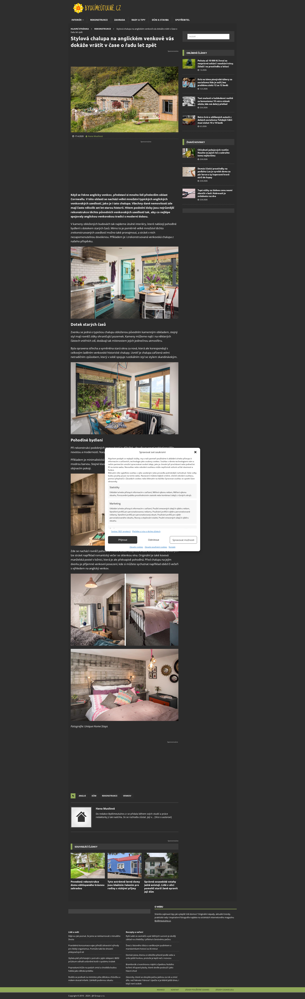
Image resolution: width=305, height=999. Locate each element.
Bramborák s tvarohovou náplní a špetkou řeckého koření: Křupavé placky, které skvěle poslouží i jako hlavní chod (150, 967)
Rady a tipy (138, 19)
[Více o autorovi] (163, 817)
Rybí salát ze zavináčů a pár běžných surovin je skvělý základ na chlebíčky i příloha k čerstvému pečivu (151, 938)
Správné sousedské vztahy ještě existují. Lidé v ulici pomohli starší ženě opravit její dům (161, 886)
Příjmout (122, 539)
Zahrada (119, 19)
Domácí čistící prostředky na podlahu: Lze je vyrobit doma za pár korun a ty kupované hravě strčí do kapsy (214, 173)
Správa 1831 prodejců (121, 531)
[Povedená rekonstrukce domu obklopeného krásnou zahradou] (88, 865)
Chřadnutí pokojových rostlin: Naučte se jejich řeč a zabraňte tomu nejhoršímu (214, 152)
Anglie (82, 795)
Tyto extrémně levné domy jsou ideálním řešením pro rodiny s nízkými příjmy (124, 885)
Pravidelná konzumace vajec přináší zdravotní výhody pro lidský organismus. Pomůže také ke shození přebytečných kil (93, 949)
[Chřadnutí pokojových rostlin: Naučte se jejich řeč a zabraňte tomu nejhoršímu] (189, 153)
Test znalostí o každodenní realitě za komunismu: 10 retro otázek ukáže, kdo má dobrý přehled (215, 101)
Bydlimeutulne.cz (163, 920)
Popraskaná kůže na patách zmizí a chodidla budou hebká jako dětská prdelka (92, 969)
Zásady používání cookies (156, 547)
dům (94, 795)
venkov (127, 795)
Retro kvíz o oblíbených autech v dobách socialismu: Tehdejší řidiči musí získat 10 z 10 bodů (215, 119)
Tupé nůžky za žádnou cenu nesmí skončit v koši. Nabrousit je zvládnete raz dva (215, 193)
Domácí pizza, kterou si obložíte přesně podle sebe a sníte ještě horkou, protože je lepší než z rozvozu (150, 957)
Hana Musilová (105, 808)
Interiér (76, 19)
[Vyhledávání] (208, 36)
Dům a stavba (160, 19)
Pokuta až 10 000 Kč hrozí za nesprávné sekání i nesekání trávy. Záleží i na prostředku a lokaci (215, 63)
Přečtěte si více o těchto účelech (146, 531)
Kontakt (172, 547)
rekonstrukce (109, 795)
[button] (195, 452)
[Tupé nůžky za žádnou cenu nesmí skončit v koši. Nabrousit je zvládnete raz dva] (189, 193)
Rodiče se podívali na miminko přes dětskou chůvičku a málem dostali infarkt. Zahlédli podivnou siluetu (94, 979)
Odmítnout (153, 539)
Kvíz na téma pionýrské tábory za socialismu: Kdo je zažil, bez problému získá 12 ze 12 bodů (215, 82)
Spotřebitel (182, 19)
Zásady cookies (136, 547)
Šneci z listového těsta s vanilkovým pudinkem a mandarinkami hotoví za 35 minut (148, 947)
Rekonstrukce (99, 19)
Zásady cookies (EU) (225, 990)
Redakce (161, 990)
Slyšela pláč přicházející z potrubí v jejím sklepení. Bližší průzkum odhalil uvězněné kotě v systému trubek (93, 960)
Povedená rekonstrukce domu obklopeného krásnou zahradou (87, 885)
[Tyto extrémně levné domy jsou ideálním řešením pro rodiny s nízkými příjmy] (125, 865)
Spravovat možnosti (183, 539)
